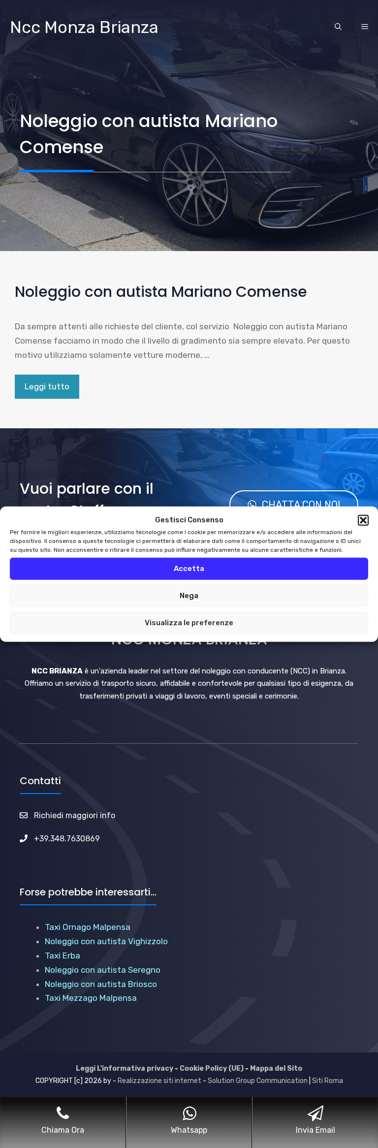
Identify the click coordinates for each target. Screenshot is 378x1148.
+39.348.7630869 (67, 838)
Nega (189, 595)
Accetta (189, 568)
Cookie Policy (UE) (212, 1068)
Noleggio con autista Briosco (101, 984)
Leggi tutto (47, 386)
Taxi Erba (62, 955)
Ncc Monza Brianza (84, 27)
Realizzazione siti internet (159, 1081)
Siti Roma (327, 1081)
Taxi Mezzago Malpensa (91, 998)
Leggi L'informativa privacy (124, 1068)
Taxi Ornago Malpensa (87, 927)
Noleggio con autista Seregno (102, 970)
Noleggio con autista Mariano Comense (161, 291)
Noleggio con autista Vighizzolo (106, 941)
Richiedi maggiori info (74, 815)
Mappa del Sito (276, 1068)
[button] (363, 520)
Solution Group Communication (258, 1081)
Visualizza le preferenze (189, 622)
